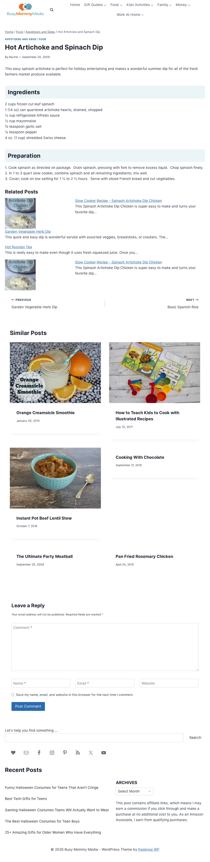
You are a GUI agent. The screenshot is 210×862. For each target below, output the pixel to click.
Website (148, 683)
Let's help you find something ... (31, 730)
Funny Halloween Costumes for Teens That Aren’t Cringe (51, 788)
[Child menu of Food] (116, 5)
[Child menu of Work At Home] (130, 15)
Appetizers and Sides (21, 39)
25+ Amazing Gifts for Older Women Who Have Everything (53, 832)
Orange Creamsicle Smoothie (45, 412)
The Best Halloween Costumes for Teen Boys (42, 821)
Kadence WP (148, 849)
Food (42, 39)
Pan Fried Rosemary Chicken (144, 556)
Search (195, 737)
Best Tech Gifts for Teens (26, 799)
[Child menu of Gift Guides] (95, 5)
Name (19, 683)
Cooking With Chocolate (140, 457)
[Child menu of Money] (183, 5)
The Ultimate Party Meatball (44, 556)
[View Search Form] (51, 10)
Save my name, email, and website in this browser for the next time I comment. (75, 695)
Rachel (13, 57)
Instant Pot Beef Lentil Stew (44, 518)
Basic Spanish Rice (183, 303)
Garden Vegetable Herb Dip (28, 231)
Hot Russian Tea (18, 247)
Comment (22, 628)
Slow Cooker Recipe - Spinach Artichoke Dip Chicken (118, 201)
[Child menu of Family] (164, 5)
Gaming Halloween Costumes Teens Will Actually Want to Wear (57, 810)
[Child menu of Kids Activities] (139, 5)
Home (75, 5)
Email (83, 683)
